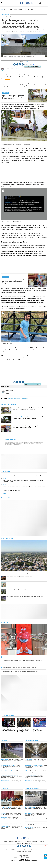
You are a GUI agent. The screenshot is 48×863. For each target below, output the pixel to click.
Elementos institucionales (41, 849)
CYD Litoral (24, 841)
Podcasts (29, 841)
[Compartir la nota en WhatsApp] (20, 64)
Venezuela (7, 78)
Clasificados (18, 841)
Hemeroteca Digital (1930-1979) (7, 849)
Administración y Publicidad (30, 849)
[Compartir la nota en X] (17, 64)
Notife (24, 843)
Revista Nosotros (12, 841)
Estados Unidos (39, 75)
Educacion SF (29, 843)
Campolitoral (5, 841)
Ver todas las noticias (6, 497)
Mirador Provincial (35, 841)
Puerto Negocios (19, 843)
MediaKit (29, 851)
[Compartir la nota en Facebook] (14, 64)
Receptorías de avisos (18, 849)
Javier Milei (29, 108)
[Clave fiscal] (45, 858)
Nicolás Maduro (22, 83)
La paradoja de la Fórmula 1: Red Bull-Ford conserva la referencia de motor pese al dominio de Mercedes (23, 480)
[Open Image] (3, 36)
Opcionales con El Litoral (22, 851)
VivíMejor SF (42, 841)
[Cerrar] (39, 66)
